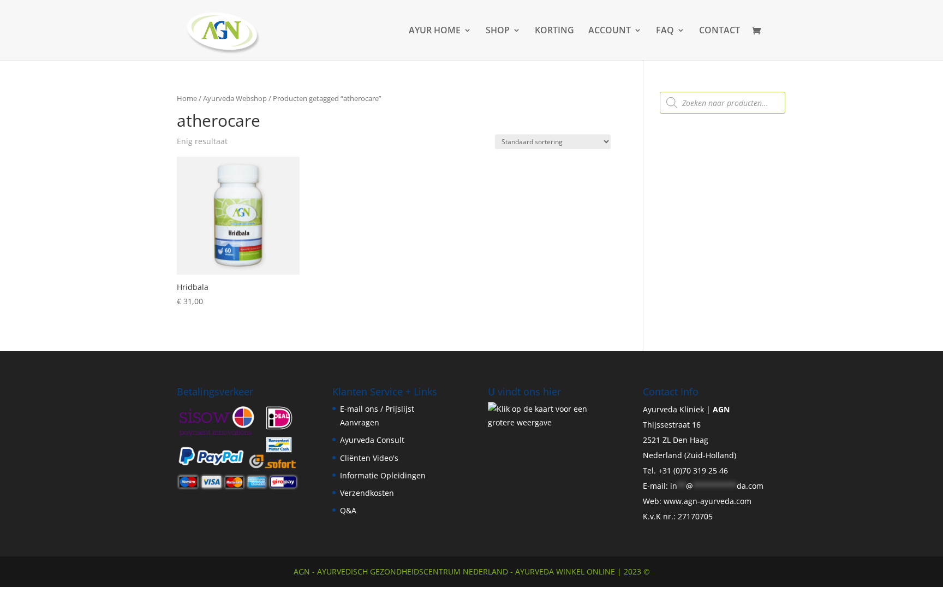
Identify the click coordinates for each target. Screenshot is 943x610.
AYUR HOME (435, 31)
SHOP (498, 31)
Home (187, 98)
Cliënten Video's (369, 458)
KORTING (554, 31)
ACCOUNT (609, 31)
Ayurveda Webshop (235, 98)
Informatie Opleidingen (383, 475)
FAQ (665, 31)
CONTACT (719, 31)
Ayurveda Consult (372, 440)
